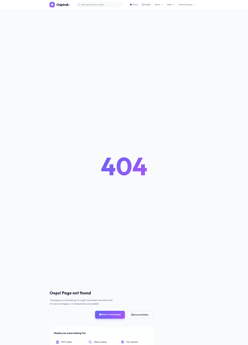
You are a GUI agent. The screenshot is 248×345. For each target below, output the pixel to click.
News (157, 4)
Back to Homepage (111, 314)
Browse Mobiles (141, 314)
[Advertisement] (124, 29)
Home (135, 4)
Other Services (185, 4)
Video (169, 4)
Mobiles (147, 4)
